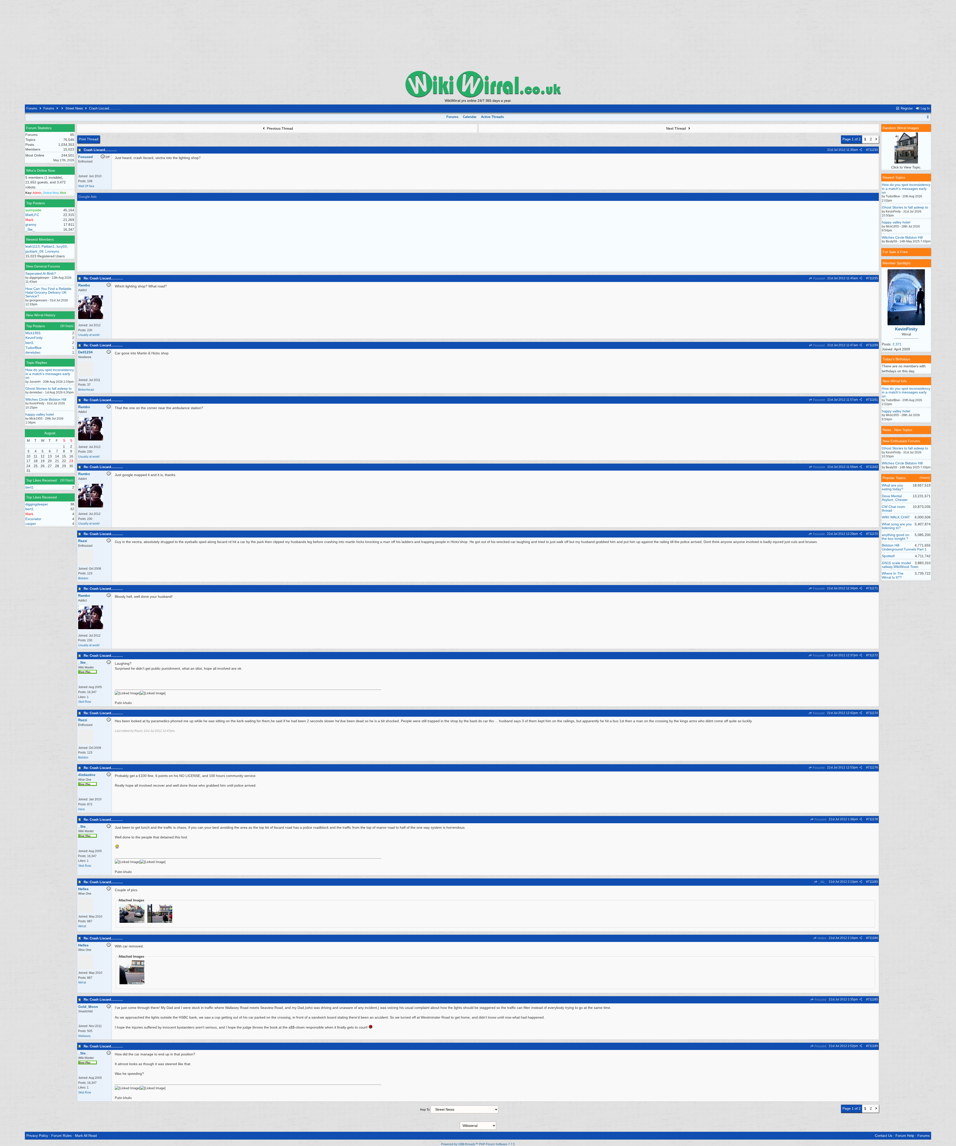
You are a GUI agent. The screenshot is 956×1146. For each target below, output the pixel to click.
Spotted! (888, 556)
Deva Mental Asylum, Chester (895, 498)
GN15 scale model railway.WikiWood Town (900, 565)
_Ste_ (822, 882)
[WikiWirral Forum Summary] (478, 84)
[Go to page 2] (876, 139)
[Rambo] (90, 318)
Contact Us (883, 1136)
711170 (873, 534)
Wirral (82, 926)
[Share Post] (861, 149)
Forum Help (905, 1136)
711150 (873, 150)
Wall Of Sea (86, 186)
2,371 (897, 344)
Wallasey (84, 1036)
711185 (873, 999)
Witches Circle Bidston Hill (45, 399)
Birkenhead (86, 389)
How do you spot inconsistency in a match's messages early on (49, 374)
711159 (873, 345)
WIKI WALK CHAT (896, 517)
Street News (74, 108)
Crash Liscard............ (100, 150)
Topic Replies (36, 363)
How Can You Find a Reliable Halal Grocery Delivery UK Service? (48, 292)
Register (906, 108)
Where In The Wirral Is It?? (892, 575)
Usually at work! (89, 335)
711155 (873, 278)
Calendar (470, 117)
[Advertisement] (478, 35)
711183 (873, 881)
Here (81, 809)
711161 (873, 399)
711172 (873, 655)
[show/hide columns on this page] (928, 117)
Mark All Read (86, 1136)
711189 (873, 1046)
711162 (873, 467)
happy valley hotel (39, 414)
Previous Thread (279, 128)
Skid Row (84, 702)
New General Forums (43, 266)
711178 (873, 819)
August (49, 433)
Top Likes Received (41, 480)
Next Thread (676, 128)
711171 (873, 588)
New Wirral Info (895, 381)
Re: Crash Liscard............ (103, 278)
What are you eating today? (892, 487)
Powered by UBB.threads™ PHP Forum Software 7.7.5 (478, 1144)
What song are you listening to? (897, 526)
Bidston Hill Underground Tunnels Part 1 (904, 547)
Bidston (83, 578)
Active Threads (492, 117)
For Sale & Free (895, 252)
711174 (873, 713)
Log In (925, 108)
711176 (873, 767)
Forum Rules (61, 1136)
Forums (31, 108)
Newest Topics (894, 177)
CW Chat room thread (893, 508)
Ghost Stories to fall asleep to (48, 388)
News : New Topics (897, 430)
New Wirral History (40, 315)
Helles (821, 938)
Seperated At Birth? (40, 273)
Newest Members (40, 239)
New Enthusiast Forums (901, 441)
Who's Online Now (40, 170)
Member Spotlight (896, 263)
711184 (873, 938)
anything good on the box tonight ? (895, 537)
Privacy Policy (37, 1136)
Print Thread (88, 139)
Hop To (425, 1109)
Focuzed (818, 278)
